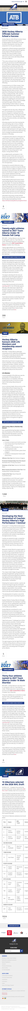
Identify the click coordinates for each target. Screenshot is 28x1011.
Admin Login (12, 1009)
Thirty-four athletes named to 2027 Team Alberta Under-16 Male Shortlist (13, 679)
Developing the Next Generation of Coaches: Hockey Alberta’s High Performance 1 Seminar (14, 519)
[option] (7, 933)
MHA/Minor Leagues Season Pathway (9, 958)
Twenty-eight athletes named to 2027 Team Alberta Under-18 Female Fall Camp (13, 232)
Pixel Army (18, 1006)
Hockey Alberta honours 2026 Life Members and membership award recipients (12, 344)
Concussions (4, 981)
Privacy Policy (4, 994)
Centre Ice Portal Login (17, 1)
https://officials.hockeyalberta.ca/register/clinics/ (14, 200)
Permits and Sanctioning (6, 965)
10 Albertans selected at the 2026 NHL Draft (13, 783)
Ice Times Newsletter (6, 969)
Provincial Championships (7, 977)
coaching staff (5, 286)
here (15, 309)
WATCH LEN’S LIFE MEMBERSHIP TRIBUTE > (12, 422)
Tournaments (4, 979)
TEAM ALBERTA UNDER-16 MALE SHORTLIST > (13, 703)
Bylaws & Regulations (6, 962)
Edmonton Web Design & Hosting (7, 1006)
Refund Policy (4, 993)
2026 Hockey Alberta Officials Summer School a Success (12, 34)
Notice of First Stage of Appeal (8, 985)
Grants (3, 983)
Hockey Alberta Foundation (7, 975)
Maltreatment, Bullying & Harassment (9, 960)
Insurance (4, 964)
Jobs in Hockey (5, 967)
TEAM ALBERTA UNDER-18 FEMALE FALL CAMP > (13, 257)
